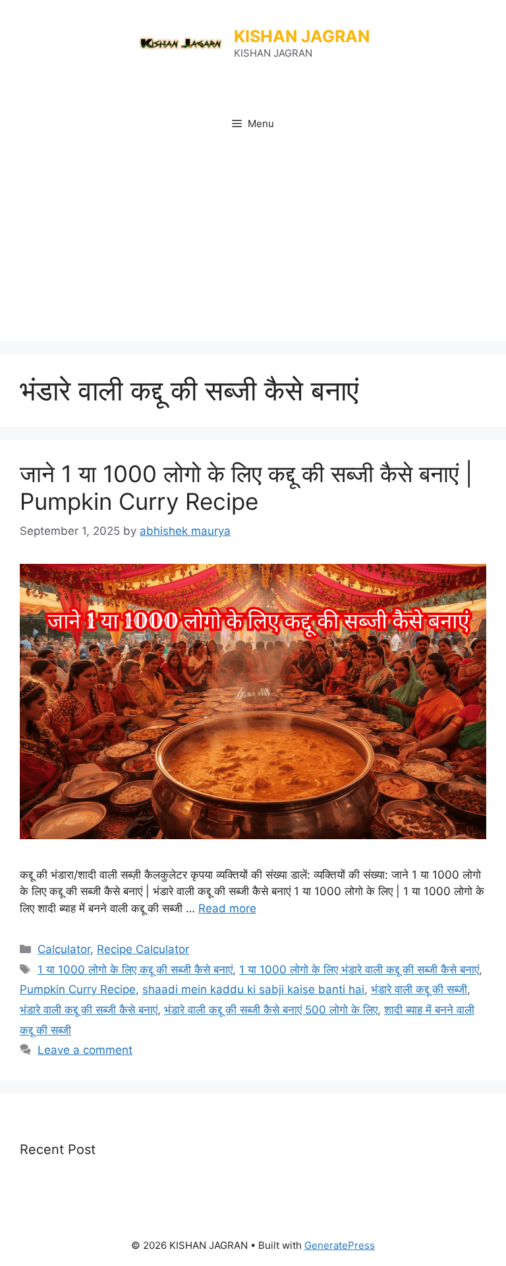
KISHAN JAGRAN (302, 36)
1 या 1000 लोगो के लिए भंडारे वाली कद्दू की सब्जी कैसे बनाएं (359, 969)
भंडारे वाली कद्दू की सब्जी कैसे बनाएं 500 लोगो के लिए (271, 1009)
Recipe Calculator (143, 949)
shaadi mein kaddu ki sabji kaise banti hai (253, 989)
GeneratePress (339, 1245)
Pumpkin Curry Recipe (78, 989)
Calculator (64, 949)
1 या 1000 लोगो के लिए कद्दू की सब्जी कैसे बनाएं (135, 969)
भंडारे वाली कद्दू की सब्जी (419, 989)
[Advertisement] (253, 242)
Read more (227, 908)
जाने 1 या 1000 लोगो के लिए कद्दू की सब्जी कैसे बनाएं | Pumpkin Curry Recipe (246, 487)
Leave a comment (85, 1050)
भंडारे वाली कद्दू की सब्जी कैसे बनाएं (88, 1009)
